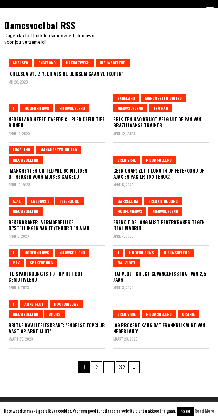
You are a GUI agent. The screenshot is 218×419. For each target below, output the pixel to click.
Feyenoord (69, 201)
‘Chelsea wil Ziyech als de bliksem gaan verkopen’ (66, 73)
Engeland (47, 63)
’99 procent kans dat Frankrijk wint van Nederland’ (159, 328)
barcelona (128, 201)
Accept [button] (185, 411)
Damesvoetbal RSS (39, 25)
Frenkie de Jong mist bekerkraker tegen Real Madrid (159, 225)
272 (122, 367)
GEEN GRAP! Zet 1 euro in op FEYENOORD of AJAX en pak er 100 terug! (158, 173)
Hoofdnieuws (36, 108)
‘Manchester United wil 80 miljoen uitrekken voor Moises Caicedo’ (48, 173)
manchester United (163, 98)
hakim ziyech (78, 63)
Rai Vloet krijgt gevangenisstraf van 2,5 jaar (159, 276)
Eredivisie (127, 160)
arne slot (34, 304)
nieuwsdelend (112, 63)
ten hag (160, 108)
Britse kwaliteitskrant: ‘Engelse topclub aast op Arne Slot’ (57, 328)
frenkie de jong (163, 201)
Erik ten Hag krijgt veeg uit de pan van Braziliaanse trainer (157, 122)
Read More (204, 411)
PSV (16, 263)
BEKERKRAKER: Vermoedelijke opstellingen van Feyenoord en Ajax (49, 225)
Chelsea (20, 63)
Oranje (188, 314)
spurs (54, 314)
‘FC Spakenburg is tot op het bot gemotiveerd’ (46, 276)
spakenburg (41, 263)
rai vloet (126, 263)
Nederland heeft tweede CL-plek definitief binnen (57, 122)
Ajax (17, 201)
